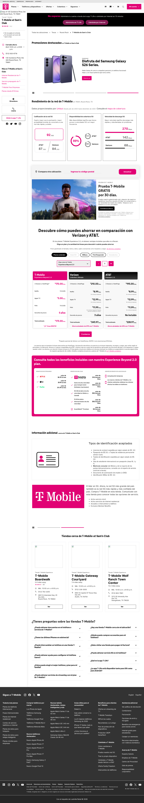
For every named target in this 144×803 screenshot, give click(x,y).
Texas (54, 32)
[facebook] (7, 123)
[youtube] (15, 123)
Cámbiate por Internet (97, 22)
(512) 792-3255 (44, 592)
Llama (13, 109)
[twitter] (11, 123)
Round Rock (64, 32)
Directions (14, 100)
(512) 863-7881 (117, 593)
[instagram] (20, 123)
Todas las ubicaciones (40, 32)
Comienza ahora (106, 208)
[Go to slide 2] (76, 93)
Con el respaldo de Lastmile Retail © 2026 (72, 799)
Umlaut (59, 108)
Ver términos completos (104, 216)
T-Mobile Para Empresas (11, 87)
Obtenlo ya (86, 78)
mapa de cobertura (116, 108)
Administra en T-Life (73, 22)
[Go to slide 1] (44, 93)
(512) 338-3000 (81, 589)
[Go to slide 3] (108, 93)
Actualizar (127, 172)
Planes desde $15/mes (10, 91)
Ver (49, 607)
